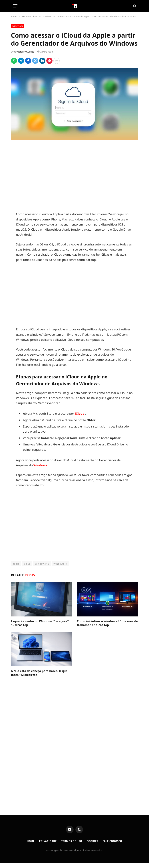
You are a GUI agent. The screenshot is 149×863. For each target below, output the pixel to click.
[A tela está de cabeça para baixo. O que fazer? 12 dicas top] (41, 649)
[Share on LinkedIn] (42, 61)
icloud (27, 563)
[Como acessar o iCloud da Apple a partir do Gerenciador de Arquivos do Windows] (74, 104)
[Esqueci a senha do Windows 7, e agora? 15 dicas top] (41, 599)
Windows (17, 26)
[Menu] (15, 6)
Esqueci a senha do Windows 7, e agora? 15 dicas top (40, 623)
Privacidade (48, 841)
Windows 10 (42, 563)
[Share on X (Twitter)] (35, 61)
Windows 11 (60, 563)
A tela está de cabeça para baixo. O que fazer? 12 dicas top (39, 673)
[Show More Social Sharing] (56, 61)
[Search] (134, 6)
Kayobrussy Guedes (24, 51)
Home (31, 841)
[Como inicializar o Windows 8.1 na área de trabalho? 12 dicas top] (107, 599)
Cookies (92, 841)
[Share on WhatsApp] (14, 61)
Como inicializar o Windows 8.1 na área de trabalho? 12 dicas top (107, 623)
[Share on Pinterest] (49, 61)
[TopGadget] (75, 6)
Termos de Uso (71, 841)
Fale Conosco (112, 841)
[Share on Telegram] (21, 61)
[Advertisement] (74, 176)
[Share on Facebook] (28, 61)
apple (16, 563)
